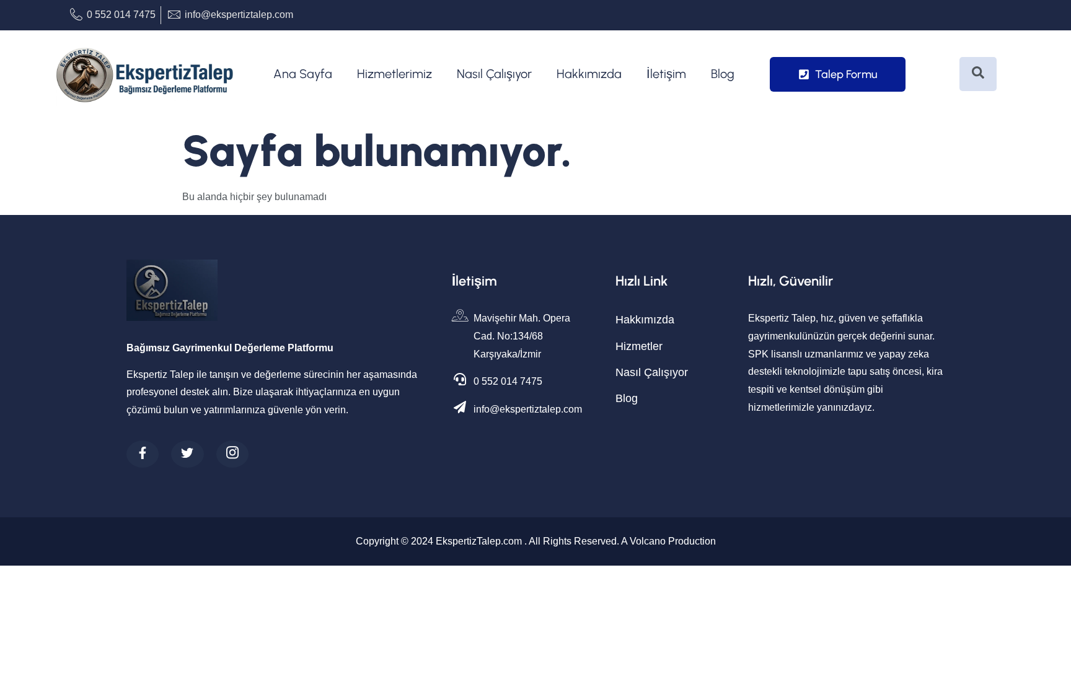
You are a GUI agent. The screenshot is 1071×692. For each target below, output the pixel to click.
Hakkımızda (589, 73)
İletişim (666, 73)
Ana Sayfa (302, 73)
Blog (722, 73)
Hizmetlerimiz (394, 73)
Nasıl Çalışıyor (494, 73)
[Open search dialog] (978, 74)
